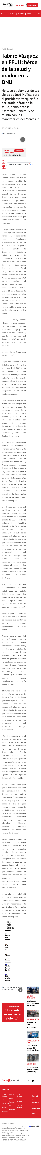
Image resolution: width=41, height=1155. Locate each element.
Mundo (21, 13)
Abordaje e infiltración (31, 997)
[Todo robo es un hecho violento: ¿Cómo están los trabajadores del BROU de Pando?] (13, 995)
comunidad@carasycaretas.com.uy (11, 1134)
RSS (33, 1114)
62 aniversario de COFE (33, 1041)
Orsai (29, 13)
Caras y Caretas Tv (19, 1096)
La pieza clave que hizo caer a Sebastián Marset (33, 1004)
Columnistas (5, 1104)
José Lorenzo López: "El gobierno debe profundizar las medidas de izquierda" (33, 1051)
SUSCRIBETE (32, 5)
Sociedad (4, 1107)
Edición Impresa (19, 1106)
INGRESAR (20, 5)
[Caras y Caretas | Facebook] (29, 1080)
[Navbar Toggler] (6, 5)
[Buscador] (11, 5)
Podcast (19, 1102)
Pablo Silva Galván (4, 165)
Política (4, 1100)
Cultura (11, 1102)
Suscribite (18, 151)
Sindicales (11, 13)
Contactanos (36, 1108)
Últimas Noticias (4, 1095)
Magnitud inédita (33, 1019)
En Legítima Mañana (13, 1006)
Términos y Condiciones (8, 1123)
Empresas (12, 1110)
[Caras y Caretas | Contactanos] (37, 1080)
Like (10, 1106)
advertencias (31, 1064)
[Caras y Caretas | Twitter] (33, 1080)
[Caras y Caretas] (10, 1082)
